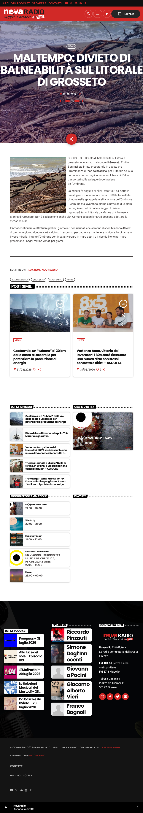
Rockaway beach (33, 536)
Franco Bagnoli (76, 709)
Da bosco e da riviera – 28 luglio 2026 (30, 703)
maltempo (55, 279)
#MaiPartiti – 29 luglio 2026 (29, 672)
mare (70, 279)
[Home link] (24, 13)
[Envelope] (125, 696)
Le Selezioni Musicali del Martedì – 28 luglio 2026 (29, 689)
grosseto (39, 279)
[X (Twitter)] (71, 3)
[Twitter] (117, 696)
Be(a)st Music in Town (94, 438)
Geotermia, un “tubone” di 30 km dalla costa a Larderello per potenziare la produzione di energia (39, 357)
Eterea (28, 572)
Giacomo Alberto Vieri (78, 690)
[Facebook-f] (110, 696)
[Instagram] (81, 3)
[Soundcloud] (76, 3)
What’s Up (30, 520)
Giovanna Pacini (77, 672)
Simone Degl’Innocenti (77, 653)
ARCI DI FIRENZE (111, 747)
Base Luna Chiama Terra (37, 551)
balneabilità (20, 279)
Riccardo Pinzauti (78, 635)
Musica (82, 427)
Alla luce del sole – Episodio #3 (30, 656)
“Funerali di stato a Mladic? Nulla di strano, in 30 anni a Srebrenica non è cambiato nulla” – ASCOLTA (46, 466)
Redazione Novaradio (42, 270)
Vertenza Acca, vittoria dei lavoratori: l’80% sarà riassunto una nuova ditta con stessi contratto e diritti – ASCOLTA (101, 357)
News (71, 46)
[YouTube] (66, 3)
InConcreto (37, 755)
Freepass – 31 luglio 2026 (29, 640)
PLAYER (126, 14)
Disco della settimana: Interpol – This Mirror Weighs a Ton (46, 434)
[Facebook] (85, 3)
